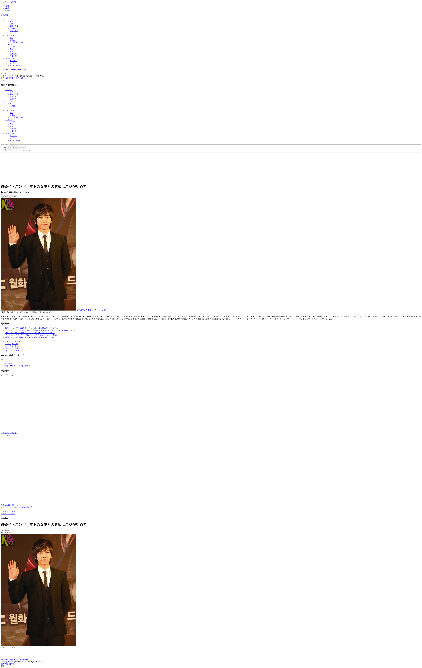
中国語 (8, 11)
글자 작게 (5, 197)
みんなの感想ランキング (10, 505)
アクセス (13, 61)
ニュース (8, 19)
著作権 (11, 664)
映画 (11, 51)
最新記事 (4, 15)
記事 (6, 364)
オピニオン (9, 35)
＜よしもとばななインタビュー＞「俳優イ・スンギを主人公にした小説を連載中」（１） (40, 330)
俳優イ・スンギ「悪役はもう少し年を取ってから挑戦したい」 (30, 337)
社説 (11, 38)
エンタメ (8, 45)
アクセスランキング (9, 433)
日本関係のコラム (17, 42)
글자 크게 (13, 197)
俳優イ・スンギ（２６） (97, 310)
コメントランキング (9, 511)
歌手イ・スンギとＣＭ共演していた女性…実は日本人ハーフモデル (31, 328)
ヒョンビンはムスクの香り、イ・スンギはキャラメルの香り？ (30, 333)
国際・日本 (14, 26)
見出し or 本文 (8, 147)
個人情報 (4, 664)
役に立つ (30, 507)
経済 (11, 24)
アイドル (13, 54)
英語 (7, 8)
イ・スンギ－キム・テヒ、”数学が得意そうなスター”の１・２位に (31, 335)
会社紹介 (4, 660)
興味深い (23, 507)
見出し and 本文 (20, 147)
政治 (11, 21)
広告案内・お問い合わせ (18, 660)
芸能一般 (13, 56)
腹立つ (3, 507)
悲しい (9, 507)
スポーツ (13, 33)
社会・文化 (14, 31)
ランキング (9, 58)
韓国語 (8, 6)
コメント (13, 63)
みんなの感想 (15, 65)
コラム (12, 40)
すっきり (15, 507)
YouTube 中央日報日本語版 (15, 69)
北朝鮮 (12, 28)
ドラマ (12, 47)
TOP (2, 666)
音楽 (11, 49)
